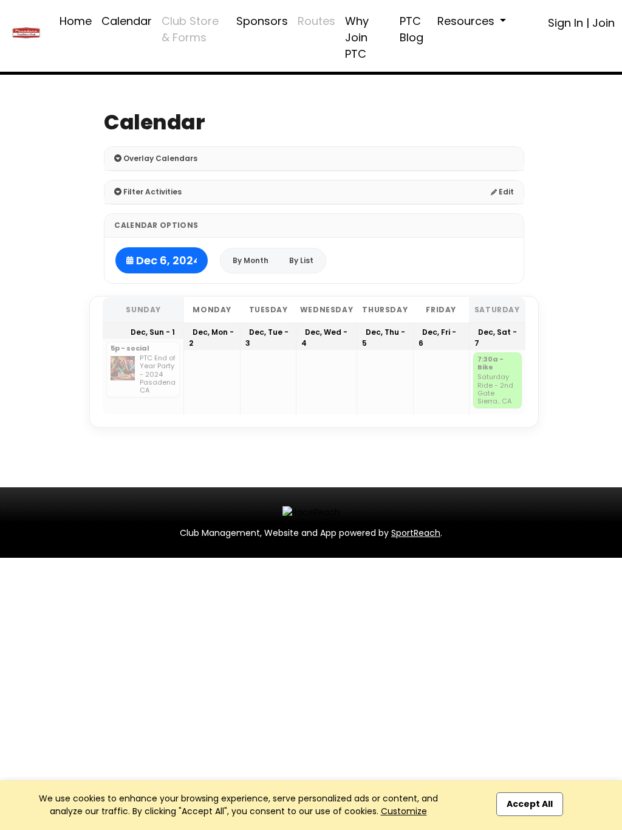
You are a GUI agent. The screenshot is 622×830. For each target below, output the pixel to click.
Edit (505, 192)
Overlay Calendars (159, 158)
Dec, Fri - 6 (437, 337)
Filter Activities (151, 192)
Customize (404, 811)
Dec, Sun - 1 (153, 332)
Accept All (530, 804)
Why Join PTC (357, 37)
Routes (316, 21)
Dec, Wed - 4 (324, 337)
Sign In (565, 22)
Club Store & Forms (190, 29)
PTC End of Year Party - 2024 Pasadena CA (158, 374)
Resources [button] (467, 21)
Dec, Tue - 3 (267, 337)
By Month (250, 260)
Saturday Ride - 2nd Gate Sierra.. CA (495, 389)
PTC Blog (411, 29)
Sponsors (262, 21)
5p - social (130, 349)
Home (76, 21)
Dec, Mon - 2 (211, 337)
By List (301, 260)
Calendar (126, 21)
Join (603, 22)
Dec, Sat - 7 (495, 337)
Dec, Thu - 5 (383, 337)
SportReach (415, 533)
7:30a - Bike (490, 363)
